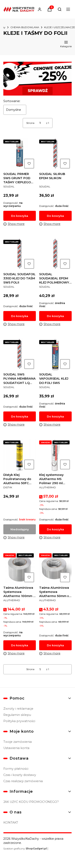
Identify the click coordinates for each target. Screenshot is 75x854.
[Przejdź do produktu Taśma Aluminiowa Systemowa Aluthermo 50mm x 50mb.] (55, 568)
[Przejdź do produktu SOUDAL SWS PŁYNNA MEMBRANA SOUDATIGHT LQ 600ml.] (19, 354)
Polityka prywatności (19, 721)
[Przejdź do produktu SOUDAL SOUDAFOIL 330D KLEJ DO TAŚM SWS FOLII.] (19, 254)
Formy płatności (15, 769)
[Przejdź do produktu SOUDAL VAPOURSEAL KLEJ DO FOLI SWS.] (55, 354)
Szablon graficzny (25, 848)
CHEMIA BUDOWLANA (24, 27)
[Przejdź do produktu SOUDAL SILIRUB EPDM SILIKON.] (55, 154)
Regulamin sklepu (17, 715)
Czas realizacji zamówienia (23, 781)
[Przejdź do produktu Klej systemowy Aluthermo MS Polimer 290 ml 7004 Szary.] (55, 455)
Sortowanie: (11, 101)
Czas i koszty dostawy (19, 775)
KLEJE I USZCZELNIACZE (59, 27)
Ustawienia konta (16, 748)
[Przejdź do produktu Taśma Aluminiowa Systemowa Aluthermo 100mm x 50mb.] (19, 568)
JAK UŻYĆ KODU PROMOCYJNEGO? (31, 802)
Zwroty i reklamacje (18, 708)
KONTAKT (10, 822)
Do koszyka (19, 215)
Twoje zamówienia (17, 742)
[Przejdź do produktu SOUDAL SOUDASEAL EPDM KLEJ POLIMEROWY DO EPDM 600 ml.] (55, 254)
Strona (30, 122)
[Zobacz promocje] (37, 79)
